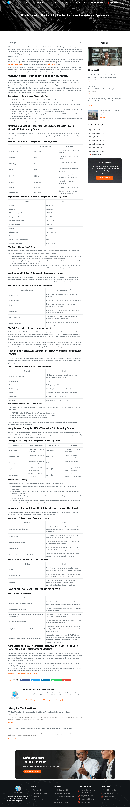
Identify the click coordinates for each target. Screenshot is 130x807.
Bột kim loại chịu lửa (95, 147)
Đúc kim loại (52, 64)
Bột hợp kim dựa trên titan (97, 140)
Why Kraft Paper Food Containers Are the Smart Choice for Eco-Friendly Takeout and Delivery (39, 712)
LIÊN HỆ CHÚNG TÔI (97, 3)
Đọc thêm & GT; (12, 722)
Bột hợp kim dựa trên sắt (96, 151)
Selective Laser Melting (15, 64)
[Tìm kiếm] (123, 3)
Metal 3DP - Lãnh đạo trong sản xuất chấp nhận (38, 689)
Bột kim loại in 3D (94, 130)
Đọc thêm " (91, 81)
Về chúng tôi (66, 3)
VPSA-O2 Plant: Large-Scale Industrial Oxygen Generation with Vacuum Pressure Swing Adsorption (40, 728)
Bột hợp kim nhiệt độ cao (96, 133)
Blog (85, 3)
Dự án (78, 3)
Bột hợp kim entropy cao (96, 144)
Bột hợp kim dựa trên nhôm (97, 137)
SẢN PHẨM (40, 3)
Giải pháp (53, 3)
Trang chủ (29, 3)
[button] (80, 42)
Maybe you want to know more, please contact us (23, 674)
